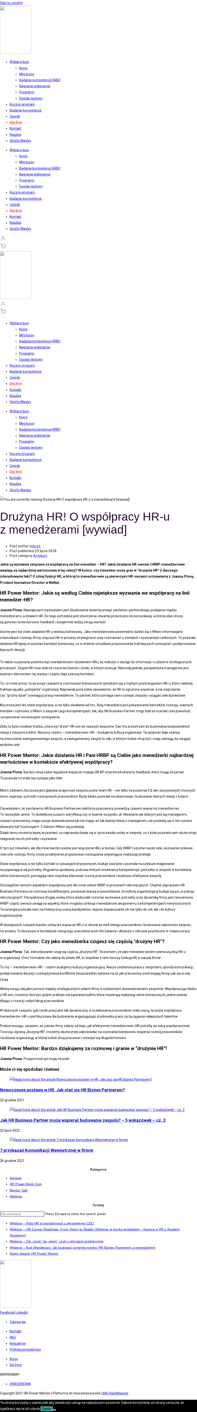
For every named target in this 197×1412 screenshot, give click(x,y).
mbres (35, 546)
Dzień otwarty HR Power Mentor (34, 1253)
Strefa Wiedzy (20, 141)
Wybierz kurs (19, 62)
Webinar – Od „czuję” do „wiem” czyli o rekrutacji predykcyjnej (56, 1241)
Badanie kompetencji (26, 110)
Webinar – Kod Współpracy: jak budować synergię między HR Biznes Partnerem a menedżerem (82, 1247)
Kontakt (15, 128)
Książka (15, 135)
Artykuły (40, 556)
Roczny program (22, 104)
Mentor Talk (18, 1190)
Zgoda (46, 1409)
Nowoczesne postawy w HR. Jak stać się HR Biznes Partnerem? (62, 1089)
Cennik (15, 116)
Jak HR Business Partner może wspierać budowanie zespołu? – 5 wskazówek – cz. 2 (83, 1120)
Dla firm (16, 122)
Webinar (16, 1196)
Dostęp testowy (31, 98)
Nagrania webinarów (34, 86)
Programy (26, 92)
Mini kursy (26, 74)
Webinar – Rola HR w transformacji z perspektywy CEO (52, 1223)
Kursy (23, 68)
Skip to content (11, 3)
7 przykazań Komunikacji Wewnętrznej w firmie (46, 1150)
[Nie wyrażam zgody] (54, 1409)
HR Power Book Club (26, 1184)
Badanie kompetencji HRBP (40, 80)
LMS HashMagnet (114, 1393)
